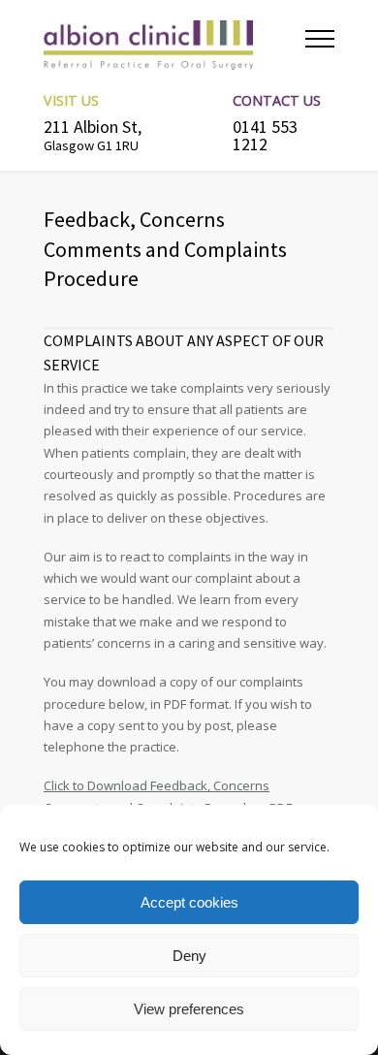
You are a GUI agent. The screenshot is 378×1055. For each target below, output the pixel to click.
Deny (189, 955)
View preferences (189, 1009)
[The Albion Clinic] (174, 43)
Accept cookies (189, 902)
